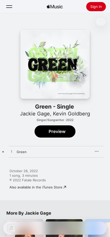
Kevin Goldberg (71, 114)
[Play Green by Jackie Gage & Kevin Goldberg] (11, 152)
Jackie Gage (35, 114)
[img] (55, 6)
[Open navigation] (9, 6)
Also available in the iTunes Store (35, 187)
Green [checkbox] (22, 152)
